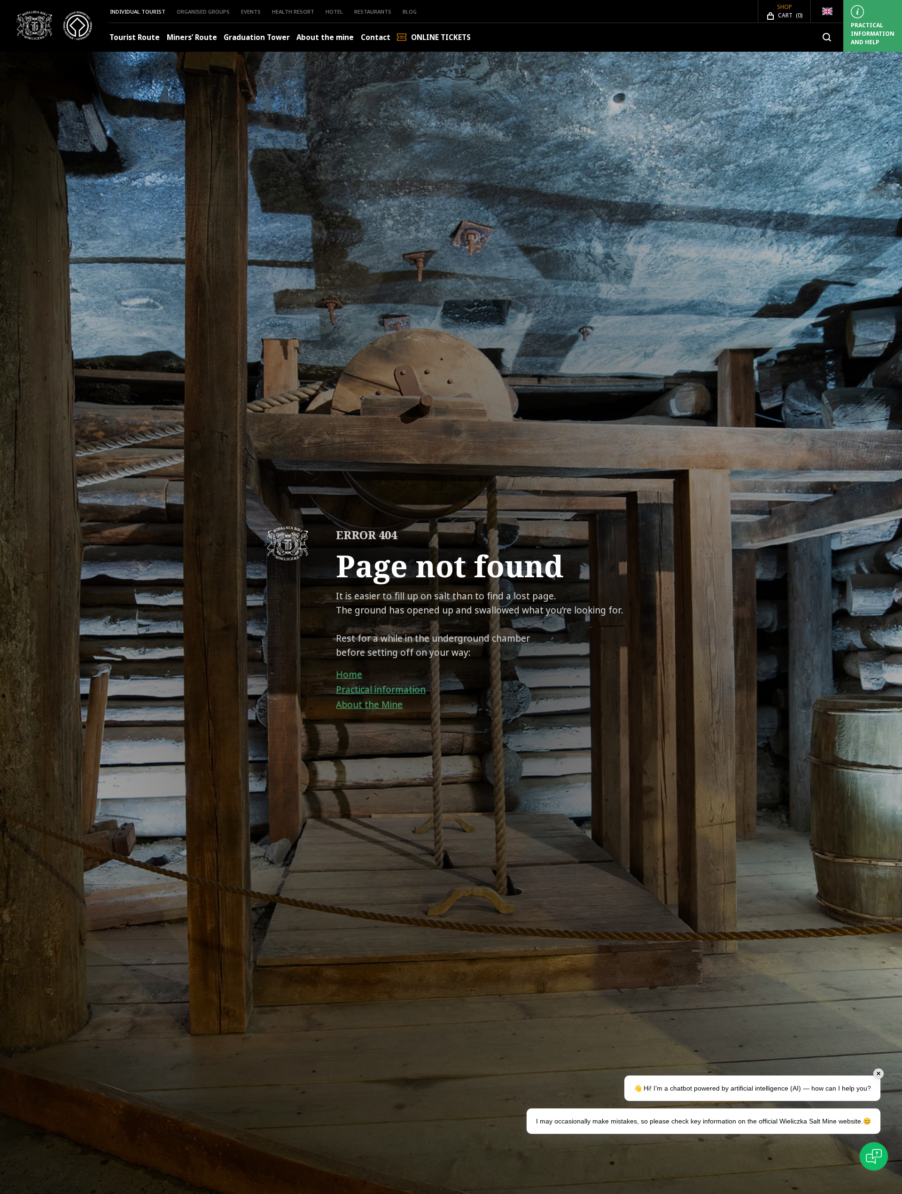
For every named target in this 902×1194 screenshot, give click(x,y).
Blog (410, 12)
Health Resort (293, 12)
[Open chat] (874, 1156)
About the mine (325, 37)
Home (349, 675)
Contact (375, 37)
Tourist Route (134, 37)
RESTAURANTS (372, 12)
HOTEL (334, 12)
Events (251, 12)
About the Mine (369, 705)
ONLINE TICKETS (441, 37)
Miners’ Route (192, 37)
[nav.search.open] (826, 37)
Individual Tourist (137, 12)
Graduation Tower (257, 37)
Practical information (381, 690)
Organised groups (203, 12)
